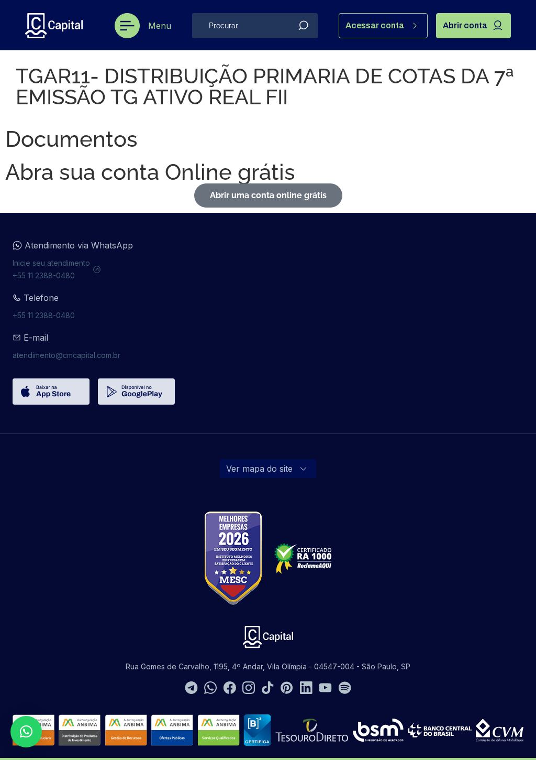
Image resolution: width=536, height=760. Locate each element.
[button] (26, 731)
